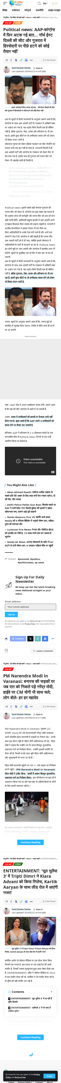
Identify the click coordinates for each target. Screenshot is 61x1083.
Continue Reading (30, 842)
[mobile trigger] (6, 3)
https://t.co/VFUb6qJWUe (24, 175)
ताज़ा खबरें (8, 23)
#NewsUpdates (18, 182)
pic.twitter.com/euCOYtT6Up (26, 186)
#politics (35, 559)
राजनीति (17, 23)
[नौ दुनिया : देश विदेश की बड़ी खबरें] (16, 3)
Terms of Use (20, 1077)
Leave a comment (45, 651)
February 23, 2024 (20, 195)
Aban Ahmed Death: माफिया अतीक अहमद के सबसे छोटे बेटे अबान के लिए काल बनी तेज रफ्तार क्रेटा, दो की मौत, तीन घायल (30, 495)
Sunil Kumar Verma (21, 67)
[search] (39, 3)
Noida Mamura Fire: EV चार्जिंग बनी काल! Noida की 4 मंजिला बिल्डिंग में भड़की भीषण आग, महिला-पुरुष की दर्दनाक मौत (29, 520)
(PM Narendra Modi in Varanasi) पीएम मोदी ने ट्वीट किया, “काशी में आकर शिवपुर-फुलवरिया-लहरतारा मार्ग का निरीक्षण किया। (30, 773)
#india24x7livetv (34, 178)
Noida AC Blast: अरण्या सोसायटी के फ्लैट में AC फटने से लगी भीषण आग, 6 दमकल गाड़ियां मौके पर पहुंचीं (29, 543)
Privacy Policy (30, 624)
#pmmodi (23, 559)
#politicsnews (25, 562)
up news (39, 562)
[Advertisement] (30, 369)
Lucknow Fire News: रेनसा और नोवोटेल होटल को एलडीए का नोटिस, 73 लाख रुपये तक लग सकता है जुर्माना (29, 533)
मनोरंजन (18, 864)
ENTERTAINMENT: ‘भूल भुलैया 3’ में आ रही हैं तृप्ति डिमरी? (30, 1000)
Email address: (13, 601)
